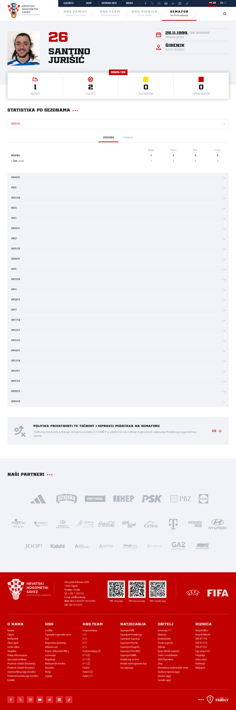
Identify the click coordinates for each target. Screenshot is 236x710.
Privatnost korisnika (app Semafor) (22, 676)
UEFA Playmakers (165, 659)
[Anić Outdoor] (82, 546)
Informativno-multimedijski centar (173, 668)
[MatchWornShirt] (203, 546)
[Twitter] (152, 3)
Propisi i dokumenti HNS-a (57, 651)
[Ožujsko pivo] (66, 498)
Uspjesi (10, 635)
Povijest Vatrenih (202, 635)
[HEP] (123, 498)
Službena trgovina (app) (169, 672)
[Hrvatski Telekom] (173, 524)
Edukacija (162, 635)
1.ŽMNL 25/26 (17, 161)
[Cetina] (151, 524)
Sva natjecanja (126, 668)
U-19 (85, 639)
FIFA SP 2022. (201, 647)
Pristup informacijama (17, 655)
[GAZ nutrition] (178, 546)
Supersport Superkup (130, 639)
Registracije (50, 659)
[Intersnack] (129, 524)
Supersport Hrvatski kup (131, 635)
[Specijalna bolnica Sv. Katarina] (154, 546)
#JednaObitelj (164, 639)
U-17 (85, 643)
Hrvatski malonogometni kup (133, 664)
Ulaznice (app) (164, 676)
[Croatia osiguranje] (63, 524)
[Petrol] (95, 498)
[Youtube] (166, 3)
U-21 (85, 635)
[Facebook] (145, 3)
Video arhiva (201, 659)
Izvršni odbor (13, 647)
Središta (48, 630)
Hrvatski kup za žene (129, 659)
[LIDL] (203, 498)
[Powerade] (195, 524)
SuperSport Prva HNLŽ (130, 651)
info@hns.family (78, 597)
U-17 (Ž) (86, 659)
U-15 (85, 647)
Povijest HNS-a (201, 630)
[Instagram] (159, 3)
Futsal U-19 (88, 676)
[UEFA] (193, 592)
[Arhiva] (225, 14)
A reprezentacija (90, 630)
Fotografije (200, 655)
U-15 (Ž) (86, 664)
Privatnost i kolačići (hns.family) (21, 664)
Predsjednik (12, 639)
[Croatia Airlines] (85, 524)
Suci (47, 639)
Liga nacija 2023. (203, 651)
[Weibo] (172, 3)
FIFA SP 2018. (201, 643)
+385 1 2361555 (76, 593)
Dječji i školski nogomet (168, 651)
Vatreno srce (109, 3)
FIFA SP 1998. (201, 639)
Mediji (129, 3)
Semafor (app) (164, 680)
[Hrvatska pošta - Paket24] (41, 524)
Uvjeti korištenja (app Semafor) (21, 672)
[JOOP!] (33, 546)
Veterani (161, 647)
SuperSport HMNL (128, 655)
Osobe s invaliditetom (168, 655)
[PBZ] (180, 498)
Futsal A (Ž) (88, 672)
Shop (89, 3)
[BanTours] (130, 546)
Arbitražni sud (51, 647)
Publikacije (200, 664)
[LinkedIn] (179, 3)
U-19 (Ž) (86, 655)
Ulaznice (68, 3)
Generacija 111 (165, 630)
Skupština (11, 651)
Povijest (10, 630)
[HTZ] (18, 524)
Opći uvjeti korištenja (16, 659)
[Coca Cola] (107, 524)
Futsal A (86, 668)
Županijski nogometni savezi (58, 635)
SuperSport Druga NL (129, 647)
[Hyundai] (217, 524)
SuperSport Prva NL (129, 643)
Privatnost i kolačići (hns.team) (21, 668)
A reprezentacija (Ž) (91, 651)
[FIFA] (218, 592)
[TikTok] (186, 3)
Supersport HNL (127, 630)
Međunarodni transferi (55, 664)
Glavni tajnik (12, 643)
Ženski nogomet (165, 643)
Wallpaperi (200, 668)
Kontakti (11, 680)
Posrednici (49, 668)
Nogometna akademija (55, 643)
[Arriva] (106, 546)
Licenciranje (50, 655)
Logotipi (48, 676)
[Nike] (38, 498)
